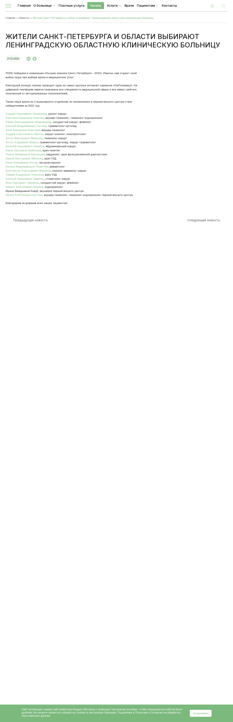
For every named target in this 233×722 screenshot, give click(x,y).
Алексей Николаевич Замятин (25, 178)
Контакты (169, 5)
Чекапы (96, 5)
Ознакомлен (200, 713)
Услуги (112, 5)
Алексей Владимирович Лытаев (26, 126)
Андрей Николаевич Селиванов (26, 113)
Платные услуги (71, 5)
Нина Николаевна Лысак (21, 162)
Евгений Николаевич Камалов (25, 146)
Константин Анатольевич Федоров (28, 170)
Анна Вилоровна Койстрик (23, 130)
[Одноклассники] (34, 59)
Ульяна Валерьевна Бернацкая (25, 154)
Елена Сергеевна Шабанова (23, 150)
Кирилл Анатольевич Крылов (24, 186)
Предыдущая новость (30, 220)
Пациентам (146, 5)
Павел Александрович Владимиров (28, 122)
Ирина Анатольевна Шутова (24, 195)
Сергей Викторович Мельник (24, 158)
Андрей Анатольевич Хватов (24, 134)
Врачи (129, 5)
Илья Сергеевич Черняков (22, 182)
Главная (24, 5)
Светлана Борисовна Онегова (25, 117)
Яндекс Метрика (84, 709)
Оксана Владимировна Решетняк (27, 166)
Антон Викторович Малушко (24, 138)
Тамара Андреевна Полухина (24, 174)
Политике (141, 712)
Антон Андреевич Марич (22, 142)
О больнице (42, 5)
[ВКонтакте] (28, 59)
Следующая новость (203, 220)
